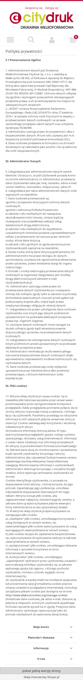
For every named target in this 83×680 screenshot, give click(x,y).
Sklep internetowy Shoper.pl (41, 677)
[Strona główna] (41, 20)
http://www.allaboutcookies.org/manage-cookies (36, 595)
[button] (10, 40)
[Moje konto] (52, 40)
